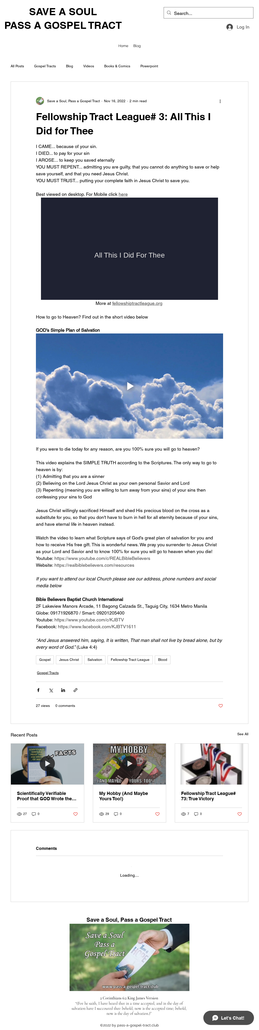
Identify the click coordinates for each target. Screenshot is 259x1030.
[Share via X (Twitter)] (50, 690)
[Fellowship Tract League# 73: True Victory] (211, 764)
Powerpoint (149, 66)
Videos (88, 66)
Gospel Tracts (45, 66)
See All (242, 734)
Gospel (45, 660)
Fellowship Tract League (130, 660)
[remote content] (129, 249)
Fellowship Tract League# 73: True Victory (208, 796)
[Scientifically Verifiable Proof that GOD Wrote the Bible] (47, 764)
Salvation (95, 660)
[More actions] (220, 101)
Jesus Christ (69, 660)
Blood (162, 660)
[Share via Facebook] (38, 690)
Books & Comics (117, 66)
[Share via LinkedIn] (63, 690)
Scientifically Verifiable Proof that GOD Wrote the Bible (44, 796)
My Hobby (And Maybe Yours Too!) (123, 796)
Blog (69, 66)
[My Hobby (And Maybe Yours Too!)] (129, 764)
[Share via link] (75, 690)
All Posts (17, 66)
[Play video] (129, 386)
